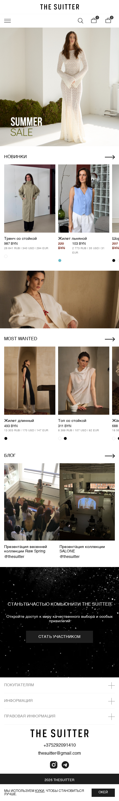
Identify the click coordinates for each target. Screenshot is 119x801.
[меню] (7, 21)
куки (39, 791)
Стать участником (59, 637)
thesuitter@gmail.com (59, 753)
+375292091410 (59, 745)
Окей (103, 792)
